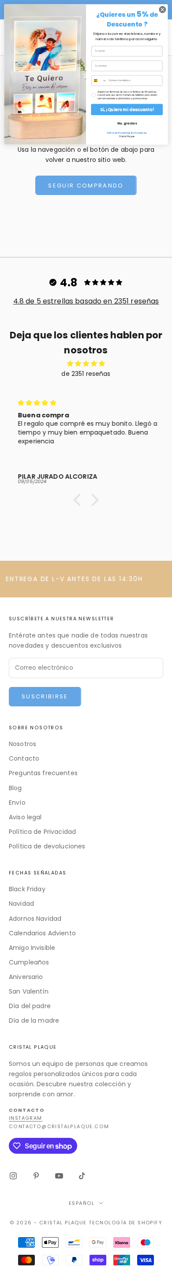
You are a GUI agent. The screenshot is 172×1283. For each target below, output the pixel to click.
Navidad (21, 903)
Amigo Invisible (32, 947)
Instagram (25, 1118)
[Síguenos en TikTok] (82, 1175)
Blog (15, 788)
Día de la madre (34, 1020)
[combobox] (99, 80)
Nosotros (22, 743)
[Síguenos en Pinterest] (36, 1175)
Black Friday (27, 889)
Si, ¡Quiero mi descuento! (127, 110)
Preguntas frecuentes (43, 773)
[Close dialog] (162, 9)
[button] (79, 500)
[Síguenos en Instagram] (13, 1175)
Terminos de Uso (139, 133)
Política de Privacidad (42, 831)
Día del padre (30, 1006)
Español (81, 1203)
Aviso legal (25, 817)
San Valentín (29, 991)
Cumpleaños (29, 962)
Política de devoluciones (47, 846)
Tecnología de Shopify (125, 1222)
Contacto (24, 758)
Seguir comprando (85, 185)
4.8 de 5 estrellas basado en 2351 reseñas (86, 301)
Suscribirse (45, 696)
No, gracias (127, 123)
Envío (17, 802)
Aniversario (26, 976)
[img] (86, 363)
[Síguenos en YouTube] (59, 1175)
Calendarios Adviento (42, 933)
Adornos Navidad (35, 918)
